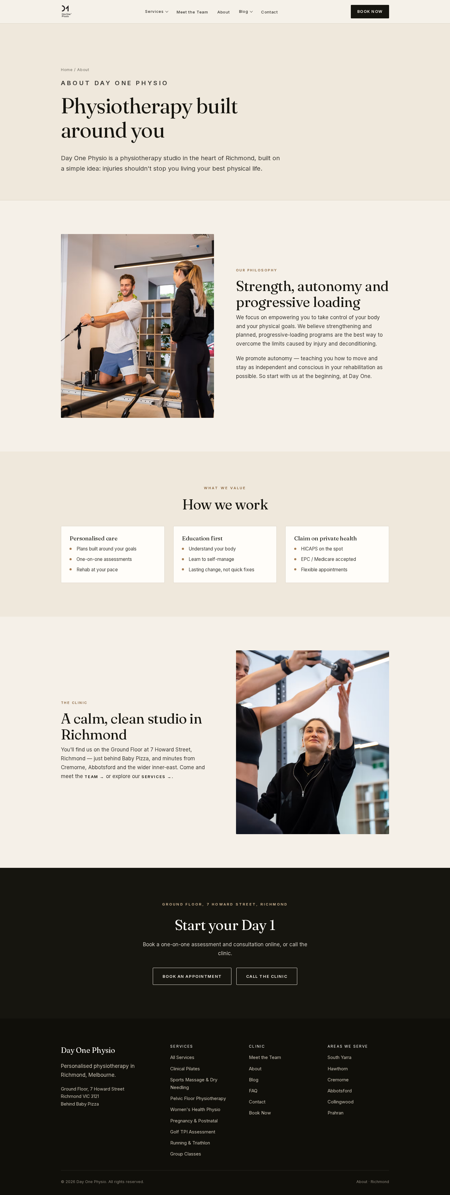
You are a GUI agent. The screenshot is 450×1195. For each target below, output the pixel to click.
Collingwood (341, 1102)
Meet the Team (192, 11)
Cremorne (338, 1080)
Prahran (335, 1113)
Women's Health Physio (195, 1109)
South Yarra (339, 1057)
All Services (182, 1057)
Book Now (370, 11)
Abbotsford (340, 1091)
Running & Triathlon (190, 1143)
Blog (243, 11)
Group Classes (185, 1154)
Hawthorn (338, 1069)
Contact (269, 11)
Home (67, 69)
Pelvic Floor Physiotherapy (198, 1098)
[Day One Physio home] (66, 11)
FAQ (253, 1091)
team (91, 776)
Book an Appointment (192, 976)
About (223, 11)
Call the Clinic (267, 976)
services (153, 776)
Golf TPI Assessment (192, 1132)
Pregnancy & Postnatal (194, 1121)
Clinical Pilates (185, 1069)
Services (154, 11)
